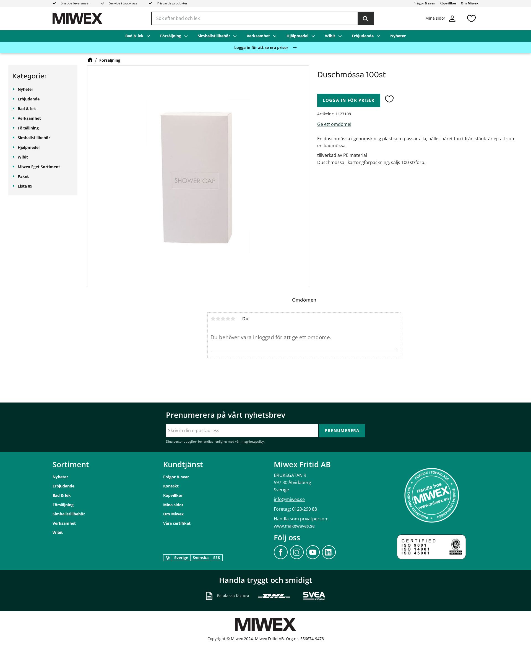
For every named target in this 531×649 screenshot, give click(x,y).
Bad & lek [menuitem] (134, 35)
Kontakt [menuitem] (171, 486)
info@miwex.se (289, 499)
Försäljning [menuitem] (170, 35)
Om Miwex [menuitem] (469, 3)
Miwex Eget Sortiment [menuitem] (39, 166)
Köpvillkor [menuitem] (447, 3)
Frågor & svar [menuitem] (424, 3)
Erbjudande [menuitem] (363, 35)
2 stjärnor (217, 318)
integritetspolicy (252, 441)
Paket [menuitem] (23, 176)
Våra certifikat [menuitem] (177, 523)
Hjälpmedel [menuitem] (297, 35)
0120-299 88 (304, 509)
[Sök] (365, 18)
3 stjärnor (222, 318)
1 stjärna (212, 318)
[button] (471, 18)
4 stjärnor (227, 318)
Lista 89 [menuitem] (25, 186)
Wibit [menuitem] (330, 35)
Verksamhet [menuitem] (258, 35)
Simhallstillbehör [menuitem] (214, 35)
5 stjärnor (232, 318)
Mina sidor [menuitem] (173, 504)
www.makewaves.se (294, 526)
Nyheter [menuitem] (398, 35)
